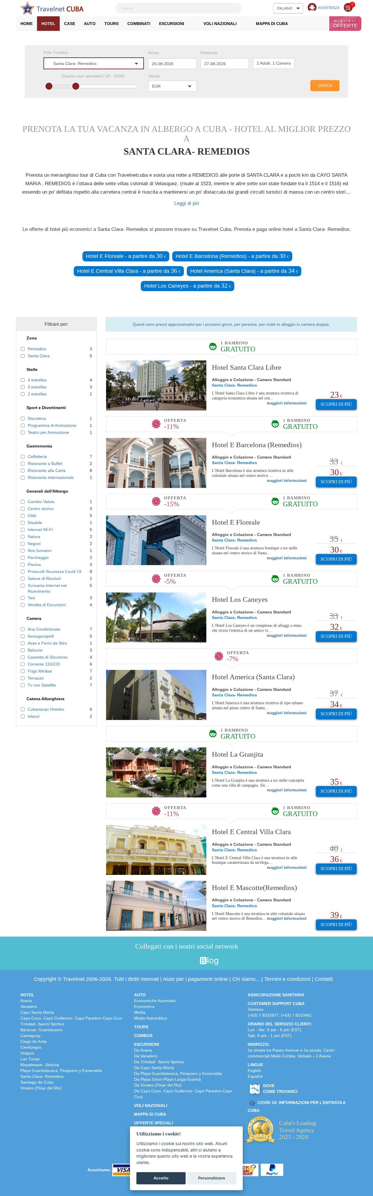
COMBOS (143, 1035)
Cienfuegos (30, 1047)
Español (255, 1076)
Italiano (284, 8)
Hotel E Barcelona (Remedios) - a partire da (232, 255)
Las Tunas (30, 1059)
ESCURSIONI (146, 1044)
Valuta (154, 76)
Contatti (324, 979)
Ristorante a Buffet (45, 463)
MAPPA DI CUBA (150, 1114)
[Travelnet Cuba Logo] (52, 8)
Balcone (35, 650)
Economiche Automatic (155, 1000)
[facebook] (158, 960)
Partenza (208, 52)
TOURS (141, 1027)
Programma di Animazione (52, 425)
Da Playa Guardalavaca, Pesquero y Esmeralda (178, 1073)
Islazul (33, 716)
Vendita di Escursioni (47, 604)
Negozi (34, 543)
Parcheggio (38, 557)
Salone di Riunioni (44, 578)
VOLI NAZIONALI (150, 1105)
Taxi (31, 597)
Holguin (27, 1053)
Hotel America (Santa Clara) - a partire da (244, 270)
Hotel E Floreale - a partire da (126, 255)
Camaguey (30, 1035)
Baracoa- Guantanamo (41, 1029)
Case (69, 23)
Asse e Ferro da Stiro (47, 643)
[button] (93, 63)
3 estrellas (37, 387)
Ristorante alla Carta (47, 470)
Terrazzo (36, 678)
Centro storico (41, 508)
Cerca (325, 85)
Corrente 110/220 (44, 664)
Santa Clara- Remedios (42, 1076)
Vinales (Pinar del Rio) (40, 1088)
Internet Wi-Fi (40, 529)
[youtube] (192, 960)
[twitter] (170, 960)
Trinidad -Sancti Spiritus (42, 1024)
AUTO (140, 994)
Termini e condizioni (287, 979)
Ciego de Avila (33, 1041)
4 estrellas (37, 380)
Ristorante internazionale (51, 477)
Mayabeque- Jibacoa (39, 1064)
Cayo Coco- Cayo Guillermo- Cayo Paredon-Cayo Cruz (71, 1018)
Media (139, 1012)
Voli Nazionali (220, 23)
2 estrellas (37, 394)
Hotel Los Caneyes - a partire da (187, 285)
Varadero (28, 1006)
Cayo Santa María (37, 1012)
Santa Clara (39, 355)
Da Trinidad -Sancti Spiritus (159, 1061)
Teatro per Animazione (48, 432)
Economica (144, 1006)
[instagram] (181, 960)
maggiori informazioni (287, 403)
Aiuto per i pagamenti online (195, 979)
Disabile (35, 522)
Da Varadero (145, 1056)
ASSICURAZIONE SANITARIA (276, 994)
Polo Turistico (55, 52)
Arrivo (153, 52)
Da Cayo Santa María (154, 1067)
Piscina (34, 564)
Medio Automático (150, 1018)
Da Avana (143, 1050)
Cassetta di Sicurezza (48, 657)
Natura (34, 536)
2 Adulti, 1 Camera (274, 63)
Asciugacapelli (41, 636)
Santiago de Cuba (37, 1082)
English (254, 1070)
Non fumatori (40, 550)
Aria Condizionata (44, 629)
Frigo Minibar (40, 671)
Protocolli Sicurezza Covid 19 (54, 571)
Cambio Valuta (41, 501)
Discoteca (37, 418)
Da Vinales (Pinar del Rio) (158, 1085)
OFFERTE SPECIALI (153, 1123)
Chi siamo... (246, 979)
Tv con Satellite (42, 685)
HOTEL (27, 994)
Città (32, 515)
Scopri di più (336, 404)
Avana (26, 1000)
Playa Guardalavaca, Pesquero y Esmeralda (61, 1070)
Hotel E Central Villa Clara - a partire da (128, 270)
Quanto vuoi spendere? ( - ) (92, 76)
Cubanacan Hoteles (46, 709)
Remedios (37, 348)
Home (28, 25)
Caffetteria (37, 456)
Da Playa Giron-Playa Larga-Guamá (167, 1079)
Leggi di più (186, 203)
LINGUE (255, 1064)
